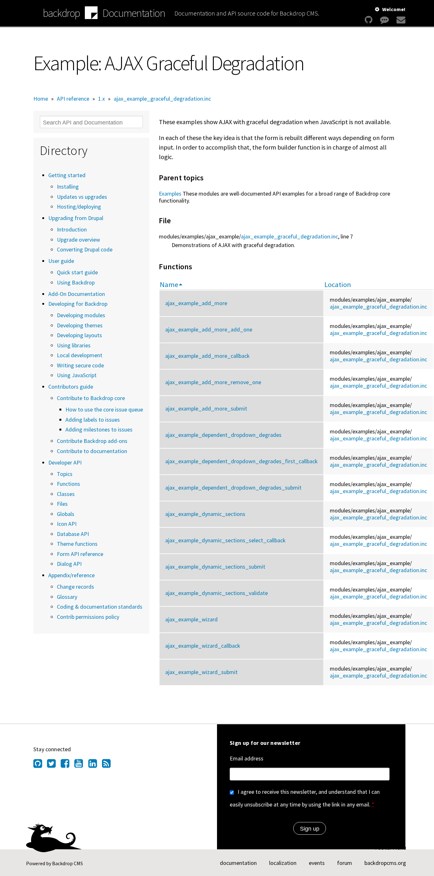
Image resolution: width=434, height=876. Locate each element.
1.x (101, 98)
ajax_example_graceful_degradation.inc (162, 98)
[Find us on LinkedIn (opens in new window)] (95, 765)
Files (62, 503)
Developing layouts (79, 335)
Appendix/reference (71, 575)
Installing (68, 186)
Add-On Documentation (76, 294)
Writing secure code (80, 365)
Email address (246, 758)
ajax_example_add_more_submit (206, 408)
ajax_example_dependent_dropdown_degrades (223, 434)
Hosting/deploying (79, 206)
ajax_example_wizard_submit (201, 672)
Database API (73, 534)
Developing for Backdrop (77, 303)
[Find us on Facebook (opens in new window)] (67, 765)
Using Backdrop (76, 282)
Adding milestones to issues (98, 429)
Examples (170, 193)
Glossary (67, 596)
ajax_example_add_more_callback (207, 355)
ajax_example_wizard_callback (202, 645)
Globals (65, 514)
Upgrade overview (78, 239)
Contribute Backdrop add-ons (92, 441)
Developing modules (81, 315)
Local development (79, 355)
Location (337, 284)
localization (282, 862)
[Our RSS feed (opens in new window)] (109, 765)
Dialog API (69, 563)
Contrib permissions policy (88, 616)
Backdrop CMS (67, 863)
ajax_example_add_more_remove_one (213, 382)
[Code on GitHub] (368, 20)
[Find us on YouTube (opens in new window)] (81, 765)
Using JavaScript (77, 375)
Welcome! (393, 9)
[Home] (91, 13)
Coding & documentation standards (99, 606)
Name (169, 284)
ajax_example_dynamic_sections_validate (216, 593)
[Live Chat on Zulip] (384, 20)
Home (40, 98)
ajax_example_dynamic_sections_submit (215, 566)
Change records (75, 586)
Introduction (72, 229)
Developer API (65, 462)
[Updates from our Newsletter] (400, 20)
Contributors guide (70, 386)
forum (344, 862)
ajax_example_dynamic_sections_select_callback (225, 540)
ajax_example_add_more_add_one (208, 329)
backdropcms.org (385, 862)
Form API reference (80, 554)
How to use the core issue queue (104, 409)
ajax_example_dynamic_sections (205, 514)
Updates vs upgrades (82, 196)
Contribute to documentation (92, 451)
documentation (238, 862)
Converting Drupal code (84, 249)
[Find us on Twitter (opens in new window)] (54, 765)
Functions (68, 483)
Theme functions (77, 543)
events (317, 862)
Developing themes (80, 325)
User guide (61, 260)
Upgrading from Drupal (75, 218)
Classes (66, 494)
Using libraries (74, 345)
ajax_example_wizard (191, 619)
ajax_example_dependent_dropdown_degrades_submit (233, 487)
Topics (64, 474)
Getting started (66, 175)
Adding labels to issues (92, 419)
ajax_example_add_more (196, 303)
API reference (73, 98)
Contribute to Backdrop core (91, 398)
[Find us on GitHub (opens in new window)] (40, 765)
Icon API (67, 523)
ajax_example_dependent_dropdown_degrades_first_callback (241, 461)
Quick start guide (77, 272)
